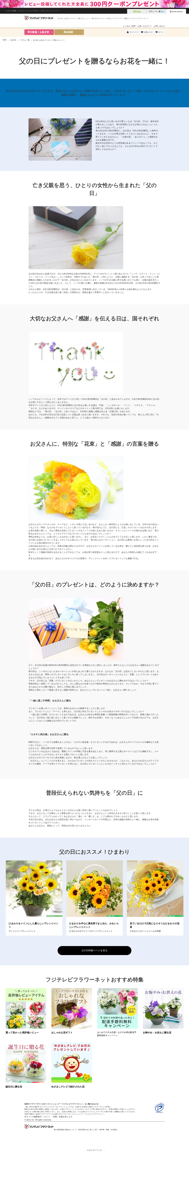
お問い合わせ (159, 26)
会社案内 (114, 1129)
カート (160, 32)
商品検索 (68, 32)
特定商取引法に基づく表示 (88, 1129)
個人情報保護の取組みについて (65, 1129)
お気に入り (148, 32)
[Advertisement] (94, 1172)
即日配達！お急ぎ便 (38, 32)
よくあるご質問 (129, 26)
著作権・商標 (104, 1129)
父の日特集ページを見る (94, 950)
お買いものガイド (145, 26)
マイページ (133, 32)
